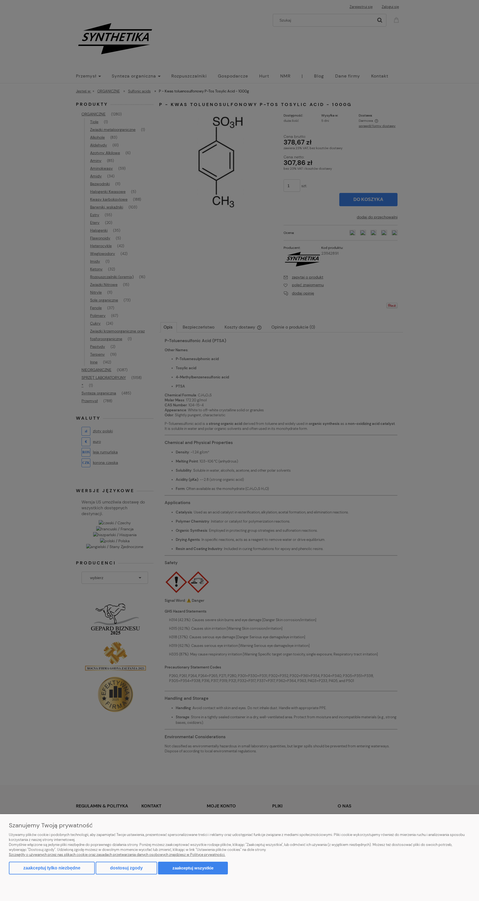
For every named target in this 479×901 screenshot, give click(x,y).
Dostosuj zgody (126, 868)
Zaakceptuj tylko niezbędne (51, 868)
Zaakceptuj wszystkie (192, 868)
